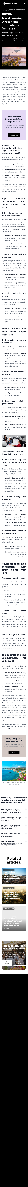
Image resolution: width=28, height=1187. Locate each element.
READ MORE (7, 881)
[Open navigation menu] (24, 3)
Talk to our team (20, 962)
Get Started (14, 135)
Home (3, 10)
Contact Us (14, 752)
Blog (6, 10)
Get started (7, 962)
